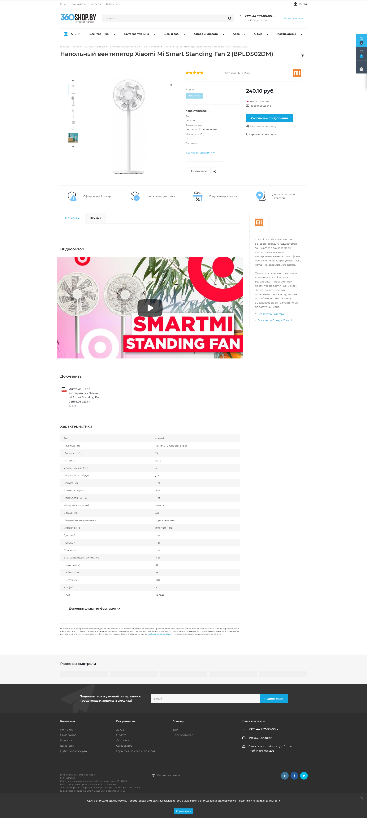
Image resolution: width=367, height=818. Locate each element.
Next (73, 146)
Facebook (294, 776)
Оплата (121, 735)
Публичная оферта (73, 751)
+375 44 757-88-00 (258, 16)
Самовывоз (68, 735)
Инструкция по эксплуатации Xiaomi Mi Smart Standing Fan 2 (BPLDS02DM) (84, 395)
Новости (66, 740)
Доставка (122, 740)
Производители (183, 735)
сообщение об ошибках (159, 634)
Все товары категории (271, 313)
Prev (73, 80)
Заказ (120, 729)
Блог (175, 729)
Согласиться (183, 811)
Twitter (304, 776)
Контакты (66, 729)
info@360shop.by (260, 738)
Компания (67, 721)
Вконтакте (285, 776)
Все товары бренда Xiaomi (274, 320)
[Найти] (229, 18)
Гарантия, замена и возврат (135, 751)
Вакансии (67, 745)
